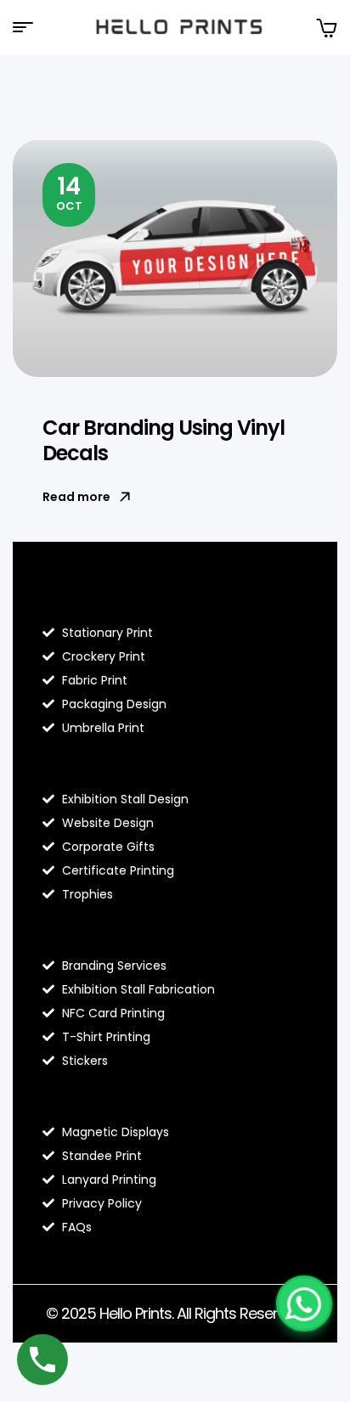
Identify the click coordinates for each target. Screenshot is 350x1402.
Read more (76, 496)
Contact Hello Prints (120, 1096)
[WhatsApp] (304, 1303)
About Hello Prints (111, 763)
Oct (69, 192)
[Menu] (29, 27)
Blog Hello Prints (104, 597)
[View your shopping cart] (326, 27)
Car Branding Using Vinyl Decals (163, 440)
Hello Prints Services (120, 930)
